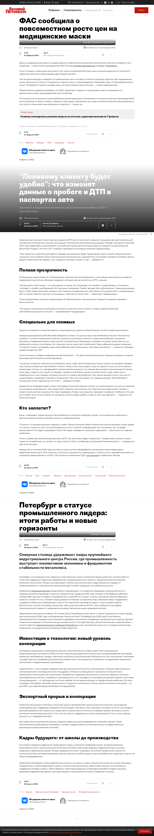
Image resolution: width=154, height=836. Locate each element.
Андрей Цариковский (84, 66)
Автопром (46, 475)
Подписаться (77, 2)
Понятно (144, 831)
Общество (29, 142)
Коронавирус (59, 142)
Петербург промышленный (89, 792)
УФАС (49, 142)
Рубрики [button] (54, 10)
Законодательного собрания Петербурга (57, 625)
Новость (70, 142)
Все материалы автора (54, 55)
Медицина (40, 142)
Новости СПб (100, 475)
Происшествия (70, 475)
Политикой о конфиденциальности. (66, 832)
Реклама (108, 10)
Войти (141, 10)
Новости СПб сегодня (117, 475)
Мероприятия (93, 10)
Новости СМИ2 (26, 160)
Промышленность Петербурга (47, 792)
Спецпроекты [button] (73, 10)
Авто (37, 475)
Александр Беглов (40, 591)
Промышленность (69, 792)
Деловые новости (85, 475)
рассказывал (92, 455)
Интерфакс (111, 66)
